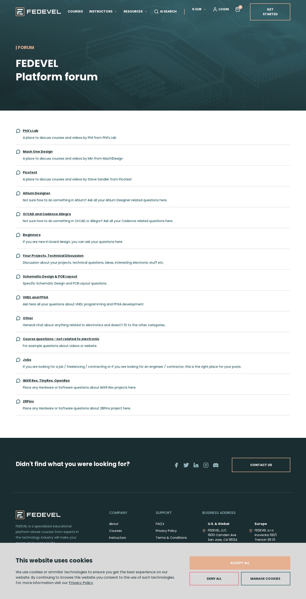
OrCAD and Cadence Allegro (47, 214)
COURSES (75, 11)
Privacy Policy (81, 582)
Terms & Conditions (171, 537)
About (114, 524)
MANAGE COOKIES (265, 578)
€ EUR (196, 9)
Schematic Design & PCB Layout (50, 276)
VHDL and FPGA (35, 297)
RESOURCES (133, 11)
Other (28, 318)
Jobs (27, 359)
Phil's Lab (30, 130)
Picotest (30, 172)
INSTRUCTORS (101, 11)
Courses (115, 530)
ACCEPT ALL (240, 563)
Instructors (117, 537)
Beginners (32, 235)
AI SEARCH (168, 11)
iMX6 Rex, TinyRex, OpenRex (46, 380)
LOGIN (224, 9)
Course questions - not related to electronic (61, 339)
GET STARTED (270, 11)
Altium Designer (36, 193)
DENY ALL (214, 578)
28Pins (28, 401)
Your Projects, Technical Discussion (53, 255)
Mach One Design (38, 151)
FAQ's (160, 524)
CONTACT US (261, 465)
